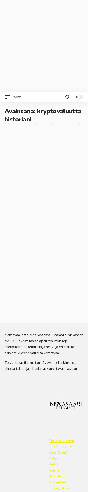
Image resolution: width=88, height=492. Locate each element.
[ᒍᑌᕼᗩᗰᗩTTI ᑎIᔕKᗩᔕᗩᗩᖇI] (17, 97)
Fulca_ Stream (61, 488)
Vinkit (53, 464)
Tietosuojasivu (61, 440)
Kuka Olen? (58, 452)
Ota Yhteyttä (60, 446)
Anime (54, 470)
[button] (8, 97)
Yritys (53, 458)
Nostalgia (57, 476)
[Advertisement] (44, 46)
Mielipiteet (58, 482)
